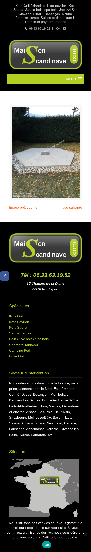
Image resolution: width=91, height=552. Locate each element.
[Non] (85, 534)
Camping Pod (19, 350)
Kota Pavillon (19, 322)
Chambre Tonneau (23, 345)
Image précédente (23, 207)
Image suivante (70, 207)
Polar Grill (16, 356)
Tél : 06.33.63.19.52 (45, 275)
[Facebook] (52, 28)
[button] (71, 79)
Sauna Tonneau (21, 333)
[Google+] (58, 28)
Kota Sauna (18, 327)
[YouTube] (64, 28)
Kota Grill (16, 316)
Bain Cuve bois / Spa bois (29, 339)
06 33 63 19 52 (39, 28)
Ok (47, 545)
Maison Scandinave (45, 54)
